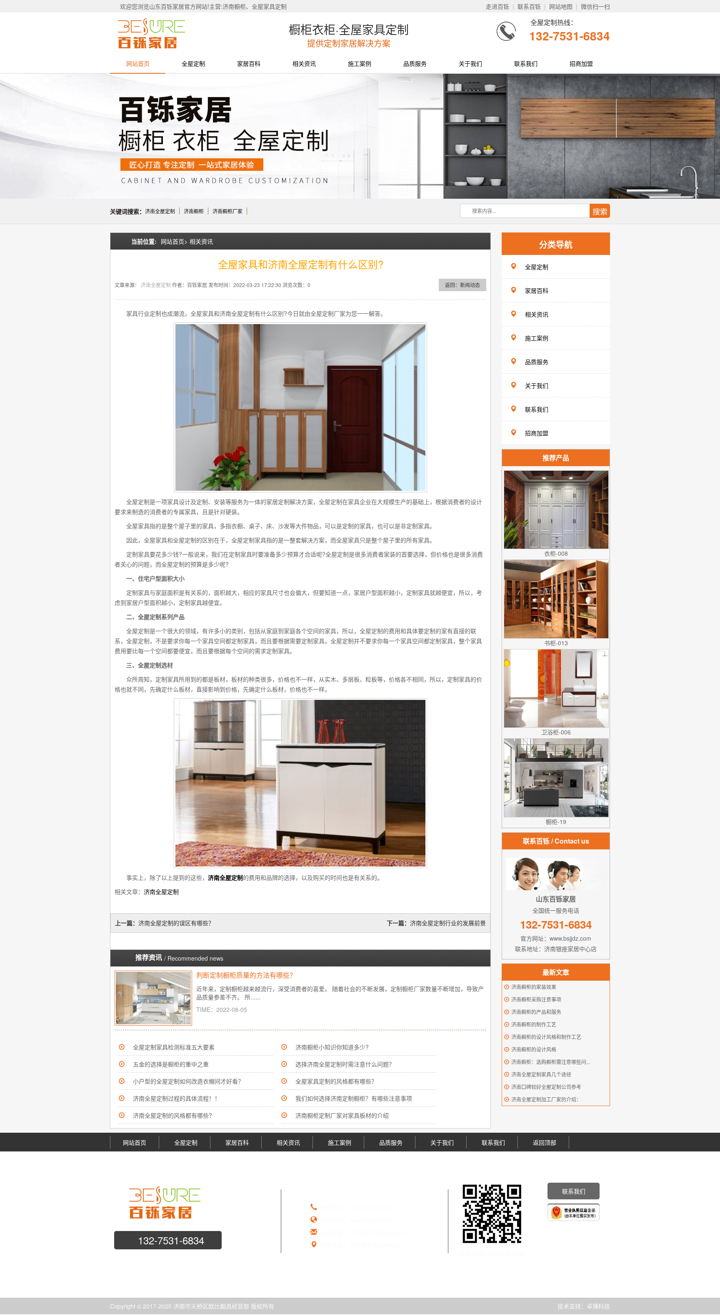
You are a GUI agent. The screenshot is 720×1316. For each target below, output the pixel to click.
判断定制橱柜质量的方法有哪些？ (246, 975)
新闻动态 (470, 284)
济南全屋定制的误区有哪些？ (176, 923)
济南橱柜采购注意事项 (536, 999)
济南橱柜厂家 (227, 211)
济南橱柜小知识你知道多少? (332, 1047)
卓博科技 (598, 1306)
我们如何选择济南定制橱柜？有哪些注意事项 (353, 1098)
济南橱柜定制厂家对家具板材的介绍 (342, 1115)
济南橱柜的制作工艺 (533, 1024)
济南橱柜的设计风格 (533, 1049)
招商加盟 (581, 63)
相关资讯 (304, 63)
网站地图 (560, 6)
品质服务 (415, 63)
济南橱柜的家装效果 (533, 986)
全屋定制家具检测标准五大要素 (174, 1047)
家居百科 (248, 63)
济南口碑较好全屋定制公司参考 (546, 1086)
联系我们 (526, 63)
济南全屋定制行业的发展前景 (448, 923)
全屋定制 (193, 63)
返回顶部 (544, 1142)
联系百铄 (529, 6)
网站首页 (138, 63)
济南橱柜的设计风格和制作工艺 (546, 1036)
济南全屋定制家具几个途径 (541, 1074)
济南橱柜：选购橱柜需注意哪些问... (550, 1061)
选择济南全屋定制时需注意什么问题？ (345, 1064)
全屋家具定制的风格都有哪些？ (336, 1081)
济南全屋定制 (160, 211)
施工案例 (359, 63)
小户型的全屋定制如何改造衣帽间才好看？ (188, 1081)
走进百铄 (497, 6)
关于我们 (470, 63)
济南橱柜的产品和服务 (536, 1011)
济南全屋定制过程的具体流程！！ (176, 1098)
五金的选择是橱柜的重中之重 (171, 1064)
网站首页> (174, 241)
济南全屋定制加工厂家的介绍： (546, 1099)
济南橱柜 (194, 211)
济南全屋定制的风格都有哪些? (172, 1115)
